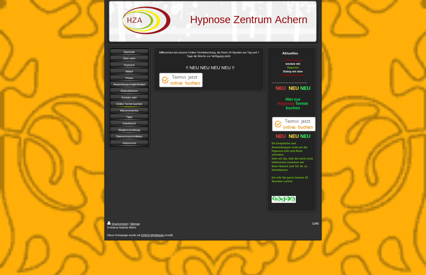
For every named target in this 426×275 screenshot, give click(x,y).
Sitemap (135, 223)
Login (315, 223)
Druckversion (120, 223)
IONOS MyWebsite (152, 235)
